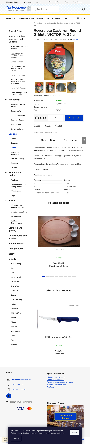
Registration (77, 2)
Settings (16, 439)
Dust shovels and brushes (17, 237)
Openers (14, 163)
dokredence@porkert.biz (21, 379)
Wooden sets (16, 191)
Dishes (13, 147)
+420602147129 (19, 389)
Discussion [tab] (70, 140)
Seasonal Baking (17, 120)
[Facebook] (8, 395)
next (82, 245)
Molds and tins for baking (18, 105)
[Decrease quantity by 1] (50, 118)
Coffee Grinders (17, 62)
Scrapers (14, 143)
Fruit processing (17, 159)
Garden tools (16, 216)
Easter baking (16, 124)
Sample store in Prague (56, 384)
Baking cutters (16, 111)
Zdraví (11, 253)
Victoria (76, 39)
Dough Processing (18, 115)
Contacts (50, 387)
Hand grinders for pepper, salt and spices (18, 68)
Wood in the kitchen (14, 174)
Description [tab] (48, 140)
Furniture (14, 180)
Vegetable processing (15, 153)
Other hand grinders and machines (19, 93)
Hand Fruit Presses (18, 88)
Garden (12, 200)
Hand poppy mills (18, 75)
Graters (14, 167)
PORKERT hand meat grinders (19, 47)
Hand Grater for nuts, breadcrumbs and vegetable (19, 81)
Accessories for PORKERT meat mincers (17, 55)
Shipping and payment (56, 377)
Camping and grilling (15, 229)
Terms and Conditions (55, 379)
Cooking (12, 133)
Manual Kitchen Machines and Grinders (16, 39)
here (62, 433)
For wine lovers (16, 243)
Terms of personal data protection (60, 382)
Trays (13, 195)
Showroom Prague (12, 2)
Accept (74, 432)
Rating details (60, 39)
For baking (14, 99)
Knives (13, 138)
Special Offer (15, 31)
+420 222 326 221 (19, 384)
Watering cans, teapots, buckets (17, 206)
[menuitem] (10, 18)
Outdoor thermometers (16, 222)
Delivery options (40, 107)
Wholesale (27, 2)
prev (35, 245)
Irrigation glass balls (19, 212)
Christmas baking (17, 129)
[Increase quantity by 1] (61, 118)
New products (15, 248)
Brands (12, 258)
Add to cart (74, 118)
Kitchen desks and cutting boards (18, 185)
